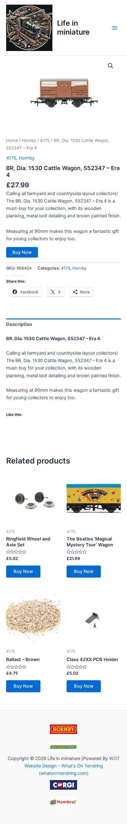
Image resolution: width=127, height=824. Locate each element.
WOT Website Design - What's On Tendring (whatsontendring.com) (72, 766)
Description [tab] (19, 324)
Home (12, 140)
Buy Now (22, 252)
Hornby (29, 140)
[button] (110, 65)
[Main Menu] (115, 27)
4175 (45, 140)
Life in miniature (73, 27)
